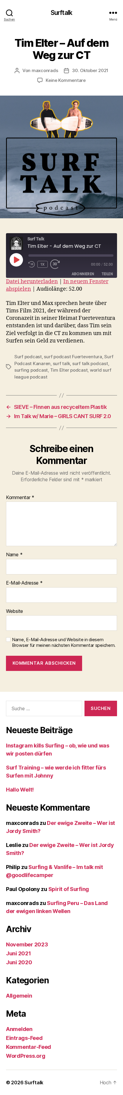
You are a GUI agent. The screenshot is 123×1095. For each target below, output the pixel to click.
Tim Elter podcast (69, 370)
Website (14, 611)
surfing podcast (31, 370)
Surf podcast (28, 356)
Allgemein (19, 996)
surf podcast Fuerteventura (73, 356)
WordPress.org (25, 1056)
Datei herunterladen (32, 281)
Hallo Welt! (20, 789)
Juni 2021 (18, 953)
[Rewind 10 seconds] (31, 264)
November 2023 (27, 944)
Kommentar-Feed (28, 1047)
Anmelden (19, 1029)
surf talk (61, 363)
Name (14, 554)
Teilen (107, 273)
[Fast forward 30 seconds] (56, 264)
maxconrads (45, 70)
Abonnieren (83, 273)
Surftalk (61, 13)
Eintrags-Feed (24, 1038)
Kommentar (20, 497)
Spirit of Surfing (68, 889)
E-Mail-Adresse (24, 583)
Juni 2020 (19, 962)
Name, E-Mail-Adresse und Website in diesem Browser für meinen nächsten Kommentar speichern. (64, 642)
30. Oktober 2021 (90, 70)
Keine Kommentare (66, 80)
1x (42, 264)
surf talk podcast (90, 363)
